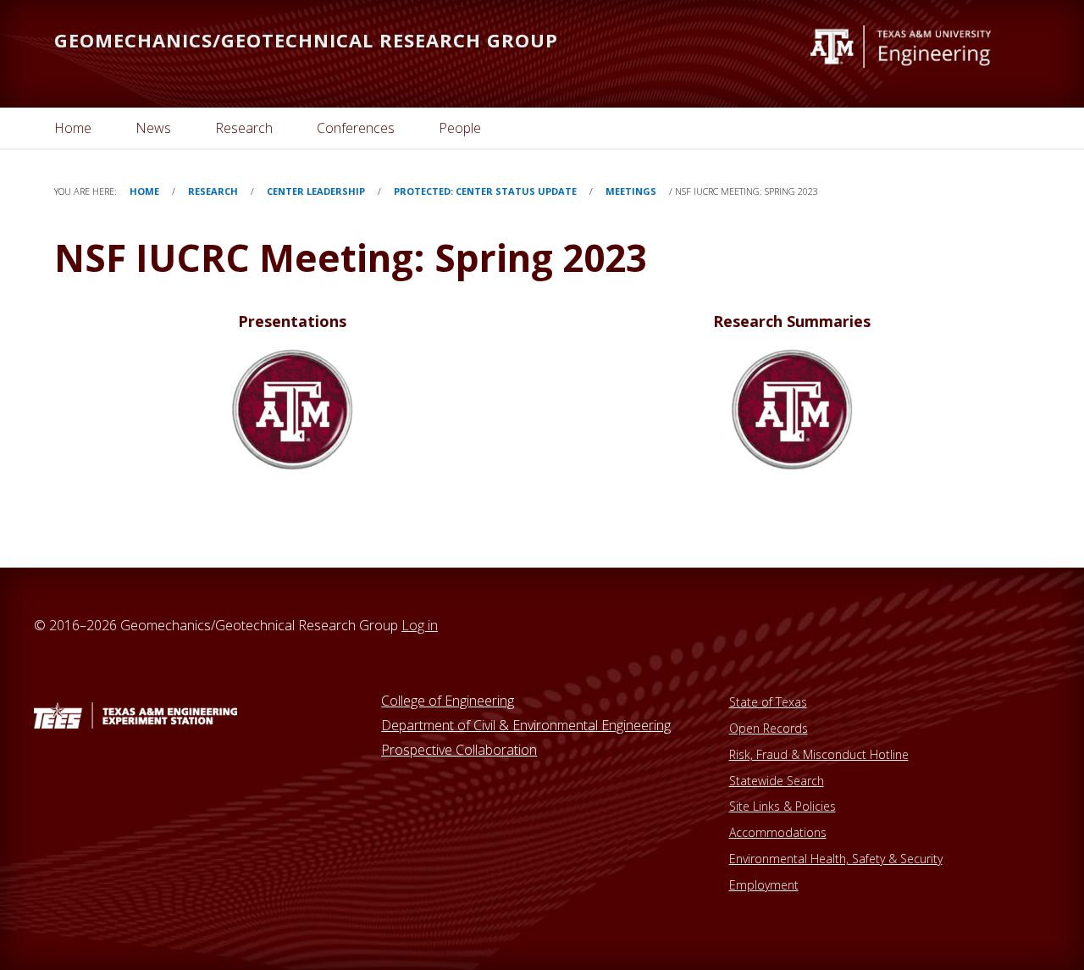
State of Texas (768, 702)
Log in (419, 625)
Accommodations (778, 832)
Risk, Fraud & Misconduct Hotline (819, 754)
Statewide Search (776, 781)
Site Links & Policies (782, 806)
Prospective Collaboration (459, 749)
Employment (764, 885)
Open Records (768, 728)
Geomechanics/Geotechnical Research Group (306, 40)
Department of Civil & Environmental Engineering (526, 725)
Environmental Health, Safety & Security (836, 859)
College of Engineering (447, 700)
